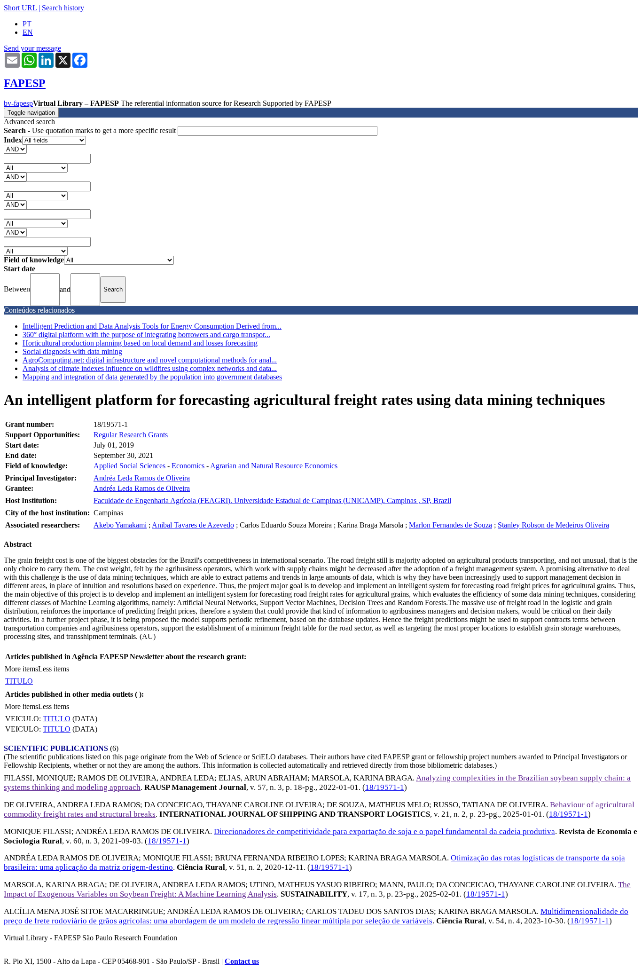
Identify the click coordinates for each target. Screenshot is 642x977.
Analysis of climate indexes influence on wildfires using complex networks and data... (150, 368)
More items (21, 669)
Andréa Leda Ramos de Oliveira (142, 478)
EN (28, 32)
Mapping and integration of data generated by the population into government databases (152, 377)
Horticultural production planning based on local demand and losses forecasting (140, 343)
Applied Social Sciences (129, 466)
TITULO (19, 681)
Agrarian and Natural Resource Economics (273, 466)
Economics (188, 466)
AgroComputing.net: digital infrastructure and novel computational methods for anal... (150, 360)
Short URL (20, 8)
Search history (63, 8)
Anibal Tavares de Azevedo (193, 525)
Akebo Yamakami (120, 525)
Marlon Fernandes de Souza (450, 525)
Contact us (242, 961)
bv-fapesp (18, 103)
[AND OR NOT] (15, 149)
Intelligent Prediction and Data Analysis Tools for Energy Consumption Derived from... (152, 326)
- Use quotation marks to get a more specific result (91, 130)
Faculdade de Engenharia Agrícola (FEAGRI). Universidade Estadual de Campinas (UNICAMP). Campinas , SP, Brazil (272, 500)
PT (27, 24)
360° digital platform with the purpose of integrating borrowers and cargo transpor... (146, 335)
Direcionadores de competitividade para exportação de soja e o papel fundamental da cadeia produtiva (384, 831)
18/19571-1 (384, 787)
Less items (53, 669)
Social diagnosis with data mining (72, 351)
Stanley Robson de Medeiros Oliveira (553, 525)
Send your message (32, 48)
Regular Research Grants (131, 435)
